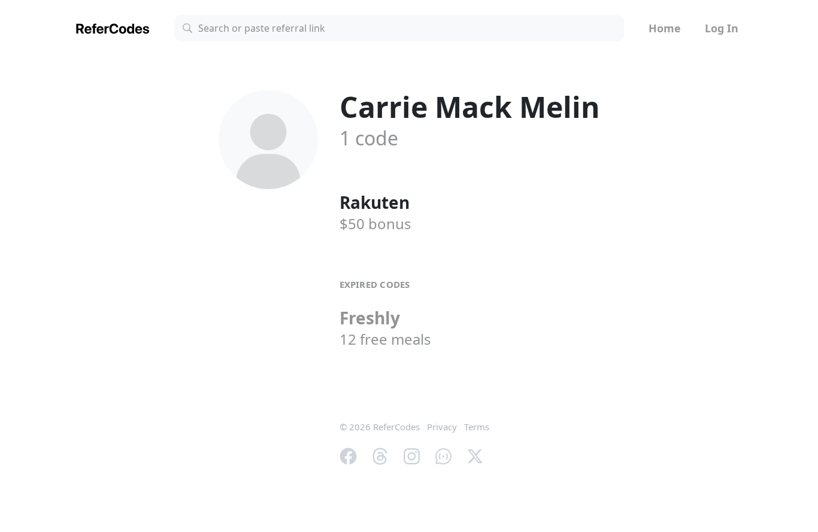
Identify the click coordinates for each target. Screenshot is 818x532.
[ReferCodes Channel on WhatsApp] (443, 455)
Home (665, 28)
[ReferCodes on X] (475, 455)
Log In (721, 28)
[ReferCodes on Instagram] (411, 455)
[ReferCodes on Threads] (380, 455)
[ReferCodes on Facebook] (348, 455)
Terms (476, 427)
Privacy (442, 427)
